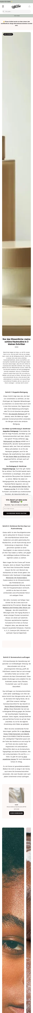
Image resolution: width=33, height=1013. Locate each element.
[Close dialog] (30, 497)
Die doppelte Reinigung (17, 414)
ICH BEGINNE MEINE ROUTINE (16, 513)
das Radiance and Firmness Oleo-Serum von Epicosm (17, 607)
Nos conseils (8, 34)
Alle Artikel (17, 15)
